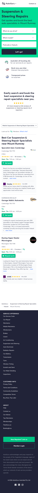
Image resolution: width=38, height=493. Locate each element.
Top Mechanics (8, 418)
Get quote (7, 163)
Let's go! (19, 52)
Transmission (7, 357)
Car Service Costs (9, 316)
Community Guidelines (10, 391)
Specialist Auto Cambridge (13, 148)
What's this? (24, 131)
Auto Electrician (8, 347)
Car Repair (6, 320)
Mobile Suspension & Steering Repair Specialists (18, 125)
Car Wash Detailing (9, 371)
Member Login (19, 446)
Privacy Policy (7, 384)
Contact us (6, 411)
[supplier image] (33, 150)
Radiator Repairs (8, 350)
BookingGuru (7, 428)
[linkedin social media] (19, 484)
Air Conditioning (8, 340)
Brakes (5, 333)
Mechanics (6, 323)
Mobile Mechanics (9, 326)
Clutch (5, 337)
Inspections (7, 374)
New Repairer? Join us (19, 439)
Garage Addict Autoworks (13, 200)
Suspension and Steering (11, 343)
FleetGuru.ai (7, 425)
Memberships (7, 421)
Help (4, 408)
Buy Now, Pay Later (9, 398)
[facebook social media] (15, 484)
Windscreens (7, 330)
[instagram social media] (22, 484)
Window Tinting (8, 364)
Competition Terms (9, 394)
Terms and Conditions (10, 387)
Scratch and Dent (9, 367)
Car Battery (7, 354)
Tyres (5, 360)
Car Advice (6, 415)
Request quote (9, 256)
